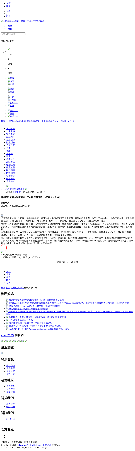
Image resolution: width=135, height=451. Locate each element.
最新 (3, 288)
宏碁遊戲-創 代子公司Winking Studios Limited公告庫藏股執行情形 (38, 329)
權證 (8, 151)
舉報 (25, 254)
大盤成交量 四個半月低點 (20, 320)
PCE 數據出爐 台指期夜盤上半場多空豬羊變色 (30, 323)
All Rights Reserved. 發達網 (34, 445)
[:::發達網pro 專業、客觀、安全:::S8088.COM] (22, 21)
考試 (14, 116)
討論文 (20, 288)
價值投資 (10, 145)
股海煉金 (10, 128)
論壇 (8, 6)
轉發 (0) (26, 257)
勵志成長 (10, 167)
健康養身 (10, 176)
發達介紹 (10, 365)
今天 (8, 283)
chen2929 (5, 189)
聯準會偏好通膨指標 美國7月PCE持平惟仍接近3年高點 (34, 326)
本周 (8, 277)
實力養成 (10, 134)
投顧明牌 (10, 140)
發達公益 (10, 374)
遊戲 (14, 110)
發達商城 (10, 371)
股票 (12, 113)
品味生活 (10, 162)
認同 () (5, 257)
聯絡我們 (10, 407)
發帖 (9, 29)
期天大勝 (10, 131)
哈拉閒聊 (10, 173)
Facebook (10, 419)
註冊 (8, 16)
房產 (8, 148)
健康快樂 (10, 165)
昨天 (8, 280)
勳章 (12, 105)
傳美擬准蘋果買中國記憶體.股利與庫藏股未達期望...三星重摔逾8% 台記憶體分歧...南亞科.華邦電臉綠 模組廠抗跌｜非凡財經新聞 (68, 303)
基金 (8, 156)
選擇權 (9, 153)
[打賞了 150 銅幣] (2, 252)
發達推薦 (10, 368)
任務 (12, 97)
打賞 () (15, 257)
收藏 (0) (35, 257)
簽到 (14, 103)
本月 (8, 274)
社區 (3, 121)
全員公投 (10, 178)
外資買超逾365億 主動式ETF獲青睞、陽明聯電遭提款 (34, 306)
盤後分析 (10, 159)
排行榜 (13, 100)
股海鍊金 (10, 386)
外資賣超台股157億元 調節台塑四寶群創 (28, 309)
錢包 (12, 89)
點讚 (8, 288)
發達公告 (10, 181)
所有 (8, 272)
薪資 (12, 92)
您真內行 (10, 137)
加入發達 (10, 404)
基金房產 (10, 392)
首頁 (8, 3)
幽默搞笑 (10, 170)
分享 (9, 26)
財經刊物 (10, 121)
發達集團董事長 (17, 189)
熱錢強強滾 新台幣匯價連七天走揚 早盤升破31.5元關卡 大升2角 (45, 121)
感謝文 (14, 288)
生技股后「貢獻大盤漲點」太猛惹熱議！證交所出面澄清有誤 (37, 317)
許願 (12, 84)
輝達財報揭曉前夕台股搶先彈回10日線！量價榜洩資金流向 (36, 300)
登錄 (8, 11)
